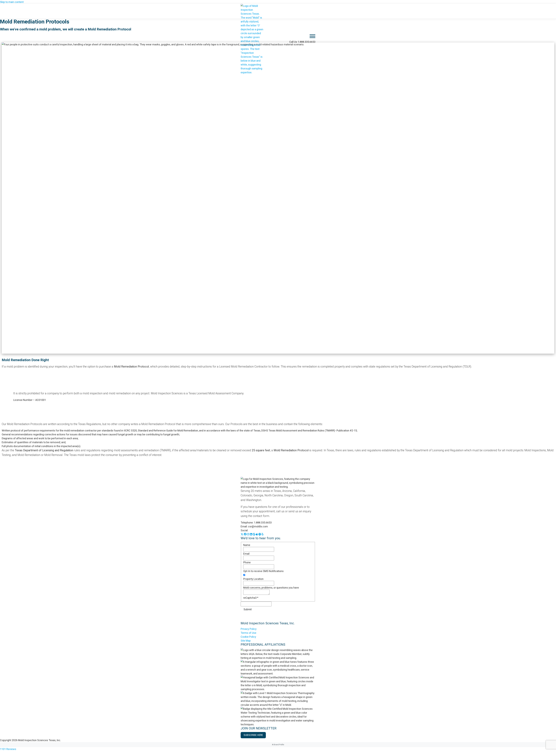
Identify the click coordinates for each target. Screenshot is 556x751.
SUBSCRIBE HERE (253, 735)
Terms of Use (248, 632)
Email (246, 553)
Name (246, 545)
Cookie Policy (248, 636)
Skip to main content (12, 1)
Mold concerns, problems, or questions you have (271, 587)
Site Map (246, 640)
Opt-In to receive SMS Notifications (263, 571)
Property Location (253, 578)
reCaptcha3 (250, 597)
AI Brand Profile (278, 745)
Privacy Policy (249, 628)
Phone (247, 562)
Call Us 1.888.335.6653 (302, 41)
